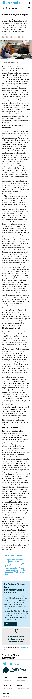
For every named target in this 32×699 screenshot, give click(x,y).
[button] (29, 3)
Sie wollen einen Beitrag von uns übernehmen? (16, 639)
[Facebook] (6, 8)
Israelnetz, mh (27, 56)
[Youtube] (12, 8)
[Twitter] (9, 8)
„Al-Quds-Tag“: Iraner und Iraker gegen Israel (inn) (14, 566)
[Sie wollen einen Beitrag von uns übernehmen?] (16, 631)
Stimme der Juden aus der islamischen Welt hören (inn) (14, 572)
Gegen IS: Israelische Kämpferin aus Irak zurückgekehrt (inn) (13, 562)
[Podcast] (3, 8)
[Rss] (16, 8)
